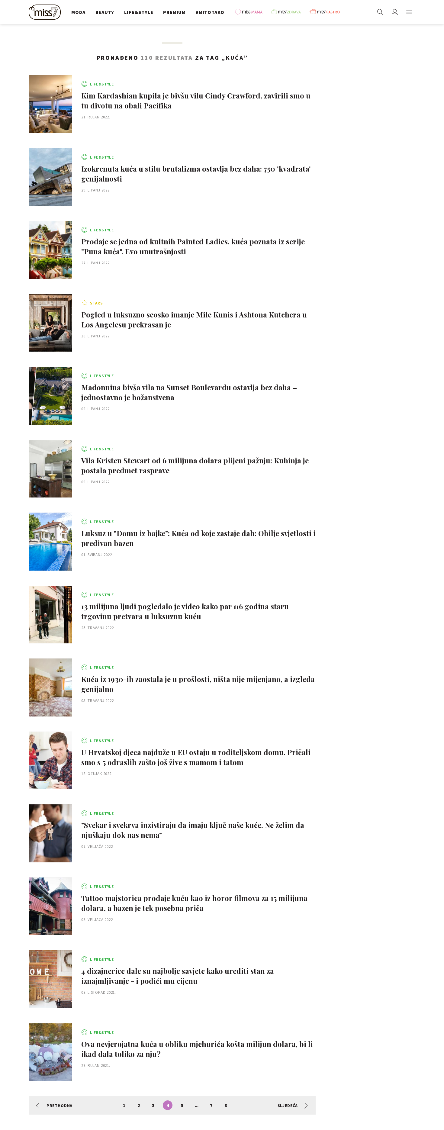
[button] (409, 12)
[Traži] (380, 12)
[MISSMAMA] (250, 12)
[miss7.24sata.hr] (46, 12)
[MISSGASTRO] (326, 12)
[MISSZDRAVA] (288, 12)
